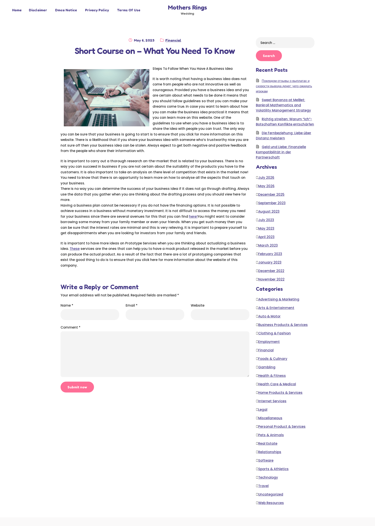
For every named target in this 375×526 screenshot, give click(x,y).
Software (265, 460)
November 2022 (271, 279)
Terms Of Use (128, 10)
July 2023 (266, 220)
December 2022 (271, 271)
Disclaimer (38, 10)
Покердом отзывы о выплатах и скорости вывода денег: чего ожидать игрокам (284, 86)
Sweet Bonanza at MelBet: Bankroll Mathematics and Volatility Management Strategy (283, 105)
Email (132, 305)
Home (17, 10)
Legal (262, 409)
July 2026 (266, 177)
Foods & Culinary (272, 358)
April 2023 (266, 237)
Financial (173, 40)
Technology (268, 477)
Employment (269, 341)
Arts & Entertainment (276, 308)
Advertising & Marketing (278, 299)
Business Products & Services (283, 324)
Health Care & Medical (277, 384)
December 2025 (271, 194)
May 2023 (266, 228)
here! (193, 216)
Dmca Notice (66, 10)
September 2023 (272, 203)
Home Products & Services (280, 392)
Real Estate (267, 443)
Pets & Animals (271, 435)
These (75, 248)
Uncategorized (270, 494)
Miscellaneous (270, 418)
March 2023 (268, 245)
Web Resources (271, 503)
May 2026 (266, 186)
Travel (263, 486)
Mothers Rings (187, 7)
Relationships (269, 452)
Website (197, 305)
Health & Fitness (272, 375)
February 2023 (270, 254)
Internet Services (272, 401)
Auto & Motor (269, 316)
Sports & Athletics (273, 469)
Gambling (266, 367)
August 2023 (269, 211)
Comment (71, 327)
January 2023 (269, 262)
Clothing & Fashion (274, 333)
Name (67, 305)
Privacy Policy (97, 10)
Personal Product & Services (282, 426)
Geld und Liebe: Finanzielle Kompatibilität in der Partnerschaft (281, 152)
